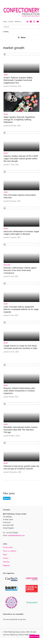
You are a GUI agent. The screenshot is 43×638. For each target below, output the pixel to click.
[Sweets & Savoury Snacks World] (11, 608)
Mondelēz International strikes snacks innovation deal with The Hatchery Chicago (21, 430)
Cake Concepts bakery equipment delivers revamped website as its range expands (21, 309)
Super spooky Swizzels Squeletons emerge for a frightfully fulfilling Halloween (19, 119)
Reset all (7, 498)
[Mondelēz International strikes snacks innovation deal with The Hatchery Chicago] (21, 404)
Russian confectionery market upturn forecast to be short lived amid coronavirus (20, 270)
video (6, 192)
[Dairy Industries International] (11, 590)
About (5, 21)
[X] (31, 22)
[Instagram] (34, 22)
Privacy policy (8, 547)
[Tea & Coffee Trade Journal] (32, 604)
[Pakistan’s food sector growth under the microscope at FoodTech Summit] (21, 443)
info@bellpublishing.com (16, 535)
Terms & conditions (9, 551)
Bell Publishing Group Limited (15, 632)
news (6, 75)
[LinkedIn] (27, 22)
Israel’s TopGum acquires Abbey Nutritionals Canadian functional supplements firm (18, 80)
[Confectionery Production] (32, 580)
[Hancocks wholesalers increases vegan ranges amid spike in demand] (21, 208)
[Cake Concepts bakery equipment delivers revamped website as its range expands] (21, 284)
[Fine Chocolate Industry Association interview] (21, 172)
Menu (23, 37)
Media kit (18, 21)
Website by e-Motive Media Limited (22, 635)
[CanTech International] (11, 580)
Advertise (6, 562)
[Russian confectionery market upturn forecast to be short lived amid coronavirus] (21, 245)
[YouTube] (38, 22)
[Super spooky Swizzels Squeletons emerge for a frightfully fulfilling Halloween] (21, 111)
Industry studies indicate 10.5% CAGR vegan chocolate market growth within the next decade (21, 158)
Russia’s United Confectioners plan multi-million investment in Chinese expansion (19, 391)
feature (7, 265)
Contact (11, 21)
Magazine (6, 565)
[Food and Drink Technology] (32, 592)
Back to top (34, 636)
